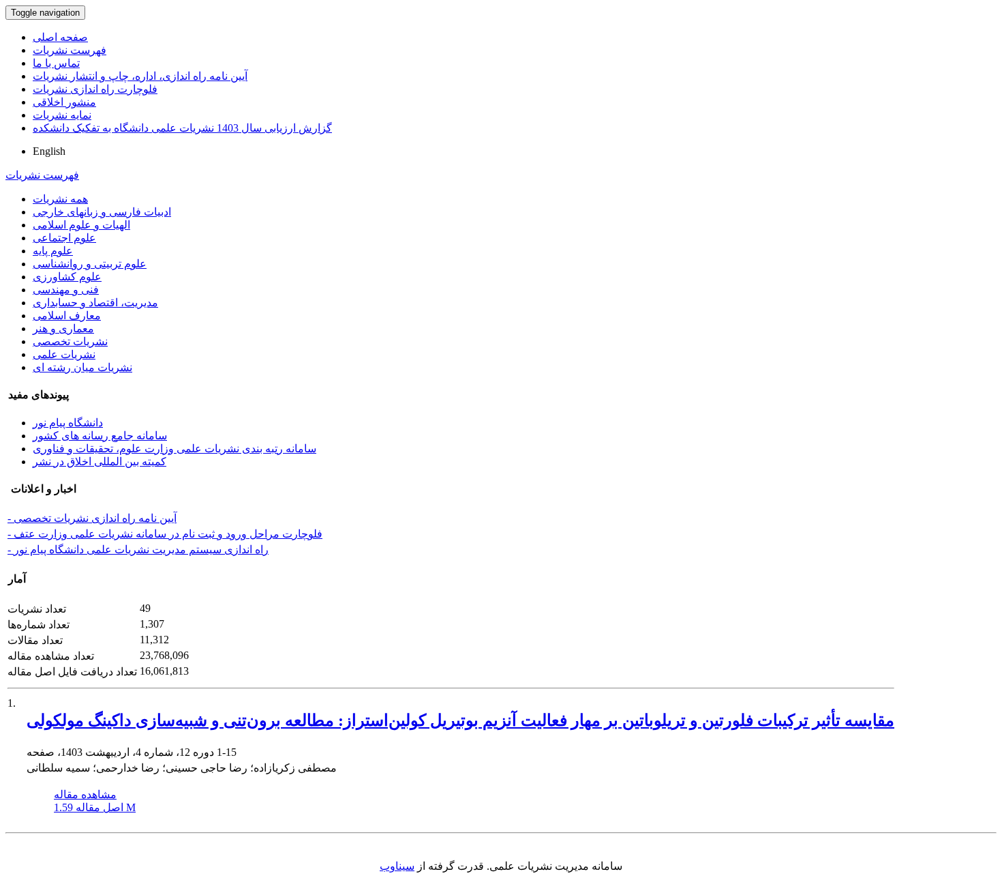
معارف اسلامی (67, 315)
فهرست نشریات (69, 50)
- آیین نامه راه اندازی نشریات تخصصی (92, 518)
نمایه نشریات (62, 115)
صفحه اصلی (60, 37)
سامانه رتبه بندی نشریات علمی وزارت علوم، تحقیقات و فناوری (174, 448)
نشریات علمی (64, 354)
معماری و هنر (63, 328)
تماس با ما (56, 63)
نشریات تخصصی (70, 341)
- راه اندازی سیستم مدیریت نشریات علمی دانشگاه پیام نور (138, 549)
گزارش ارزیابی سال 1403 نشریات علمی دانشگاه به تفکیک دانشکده (182, 128)
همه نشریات (60, 199)
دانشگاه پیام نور (68, 422)
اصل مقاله (95, 807)
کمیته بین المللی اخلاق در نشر (99, 461)
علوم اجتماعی (64, 238)
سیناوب (397, 866)
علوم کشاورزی (67, 276)
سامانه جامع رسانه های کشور (100, 435)
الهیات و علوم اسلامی (81, 225)
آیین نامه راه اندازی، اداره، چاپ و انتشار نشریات (140, 76)
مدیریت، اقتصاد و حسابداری (95, 302)
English (49, 151)
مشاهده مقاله (85, 794)
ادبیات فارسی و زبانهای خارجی (102, 212)
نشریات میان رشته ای (82, 367)
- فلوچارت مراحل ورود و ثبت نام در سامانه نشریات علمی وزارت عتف (164, 534)
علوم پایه (53, 251)
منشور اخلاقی (64, 102)
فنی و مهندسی (66, 289)
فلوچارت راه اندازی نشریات (95, 89)
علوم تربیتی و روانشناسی (90, 263)
